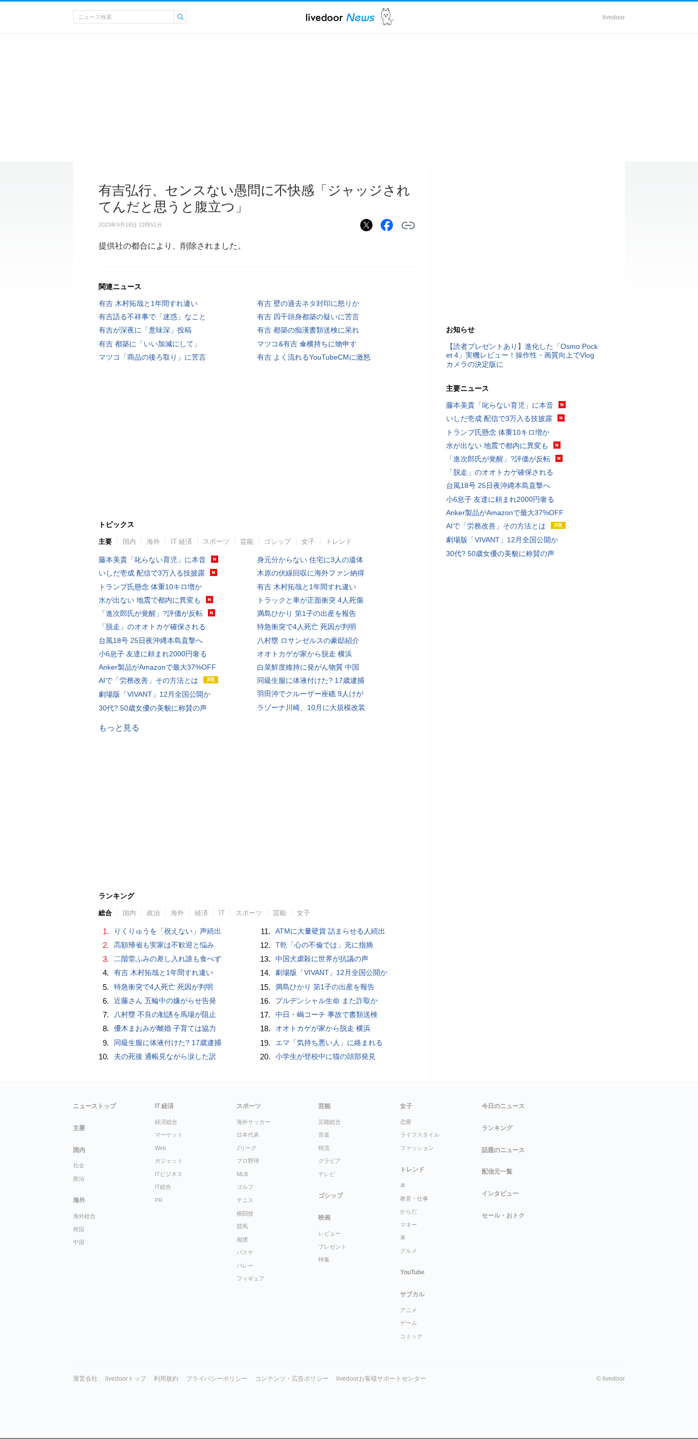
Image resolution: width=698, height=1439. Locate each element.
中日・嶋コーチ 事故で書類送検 (326, 1014)
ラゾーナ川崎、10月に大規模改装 (311, 707)
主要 (105, 541)
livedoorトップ (125, 1378)
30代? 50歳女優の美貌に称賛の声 (153, 708)
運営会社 (85, 1378)
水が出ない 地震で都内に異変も (150, 600)
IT (222, 913)
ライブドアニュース (340, 17)
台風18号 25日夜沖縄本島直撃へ (151, 640)
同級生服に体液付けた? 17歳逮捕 (310, 680)
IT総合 (163, 1187)
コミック (411, 1336)
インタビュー (500, 1193)
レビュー (329, 1233)
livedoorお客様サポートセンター (381, 1378)
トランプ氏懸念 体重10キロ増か (150, 587)
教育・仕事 (414, 1199)
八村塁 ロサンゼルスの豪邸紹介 (308, 640)
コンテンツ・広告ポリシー (292, 1378)
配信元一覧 (497, 1171)
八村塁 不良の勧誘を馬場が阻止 (165, 1014)
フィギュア (251, 1278)
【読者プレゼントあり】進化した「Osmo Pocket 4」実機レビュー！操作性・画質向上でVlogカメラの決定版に (522, 355)
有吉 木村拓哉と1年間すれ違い (148, 303)
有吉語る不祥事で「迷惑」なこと (152, 317)
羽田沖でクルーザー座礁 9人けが (310, 694)
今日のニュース (503, 1106)
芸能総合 (329, 1122)
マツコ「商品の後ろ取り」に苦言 (152, 357)
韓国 (78, 1229)
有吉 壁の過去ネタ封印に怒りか (308, 303)
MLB (242, 1174)
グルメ (408, 1251)
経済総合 (166, 1122)
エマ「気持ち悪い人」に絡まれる (329, 1042)
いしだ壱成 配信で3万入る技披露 (152, 573)
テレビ (326, 1174)
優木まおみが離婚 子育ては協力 (165, 1028)
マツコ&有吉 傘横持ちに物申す (307, 344)
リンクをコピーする (408, 225)
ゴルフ (245, 1187)
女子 (308, 541)
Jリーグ (247, 1148)
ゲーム (408, 1323)
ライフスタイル (419, 1135)
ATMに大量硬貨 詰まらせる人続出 (330, 931)
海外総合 (84, 1216)
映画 (324, 1217)
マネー (408, 1225)
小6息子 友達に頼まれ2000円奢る (153, 654)
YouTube (412, 1272)
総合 (105, 913)
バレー (245, 1266)
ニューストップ (94, 1106)
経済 (201, 913)
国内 (129, 541)
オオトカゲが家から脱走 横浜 (304, 654)
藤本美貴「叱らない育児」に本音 (152, 560)
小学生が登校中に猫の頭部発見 (325, 1056)
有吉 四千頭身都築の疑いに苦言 (308, 317)
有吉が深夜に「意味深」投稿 (145, 330)
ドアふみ (387, 17)
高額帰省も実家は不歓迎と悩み (164, 945)
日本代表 (248, 1135)
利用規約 (166, 1378)
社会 (78, 1165)
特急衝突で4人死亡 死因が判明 (306, 627)
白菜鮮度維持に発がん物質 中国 (308, 667)
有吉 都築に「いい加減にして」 (150, 344)
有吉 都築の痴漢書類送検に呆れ (308, 330)
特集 (324, 1259)
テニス (245, 1200)
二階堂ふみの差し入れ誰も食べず (167, 959)
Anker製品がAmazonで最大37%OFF (157, 667)
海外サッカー (253, 1122)
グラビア (329, 1161)
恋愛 (405, 1122)
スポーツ (216, 541)
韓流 (324, 1148)
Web (160, 1148)
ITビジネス (168, 1174)
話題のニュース (503, 1150)
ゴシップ (277, 541)
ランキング (497, 1128)
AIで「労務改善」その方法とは (148, 680)
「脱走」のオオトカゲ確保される (152, 627)
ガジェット (169, 1161)
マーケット (169, 1135)
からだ (408, 1211)
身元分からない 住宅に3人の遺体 (310, 560)
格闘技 (245, 1213)
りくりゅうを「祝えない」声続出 (167, 931)
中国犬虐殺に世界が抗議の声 (321, 959)
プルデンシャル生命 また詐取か (326, 1001)
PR (158, 1200)
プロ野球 (248, 1161)
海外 (153, 541)
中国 (78, 1242)
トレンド (338, 541)
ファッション (417, 1148)
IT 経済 (181, 541)
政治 (153, 913)
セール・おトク (503, 1215)
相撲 (242, 1239)
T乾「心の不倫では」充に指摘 (324, 945)
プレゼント (332, 1247)
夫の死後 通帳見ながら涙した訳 (165, 1056)
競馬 (242, 1226)
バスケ (245, 1252)
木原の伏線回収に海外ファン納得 (310, 573)
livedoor (613, 17)
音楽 (324, 1135)
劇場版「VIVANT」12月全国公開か (155, 694)
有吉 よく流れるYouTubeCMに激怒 (313, 357)
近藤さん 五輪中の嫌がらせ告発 (165, 1001)
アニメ (408, 1310)
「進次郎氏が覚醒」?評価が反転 (151, 613)
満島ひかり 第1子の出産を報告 (306, 613)
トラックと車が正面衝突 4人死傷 (310, 600)
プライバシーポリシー (216, 1378)
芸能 (246, 541)
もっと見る (119, 727)
